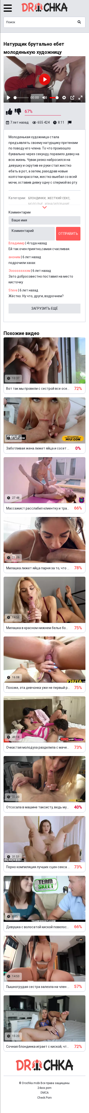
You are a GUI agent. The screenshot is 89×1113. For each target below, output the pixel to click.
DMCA (45, 1092)
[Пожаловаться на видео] (70, 123)
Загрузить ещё (44, 308)
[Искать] (79, 22)
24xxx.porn (44, 1088)
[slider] (21, 97)
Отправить (68, 234)
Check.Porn (44, 1097)
